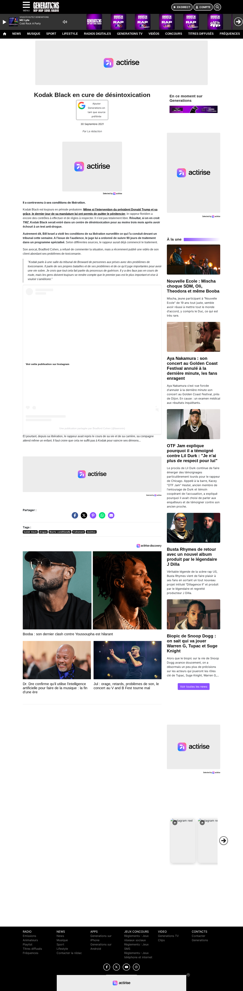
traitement (78, 531)
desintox (91, 531)
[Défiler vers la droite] (223, 840)
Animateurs (30, 940)
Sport (51, 33)
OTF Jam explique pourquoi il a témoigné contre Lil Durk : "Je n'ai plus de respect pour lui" (192, 453)
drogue (43, 531)
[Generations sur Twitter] (116, 967)
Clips (161, 940)
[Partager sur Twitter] (83, 517)
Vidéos (154, 33)
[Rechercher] (217, 7)
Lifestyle (70, 33)
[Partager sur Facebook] (74, 517)
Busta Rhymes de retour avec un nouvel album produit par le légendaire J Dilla (192, 557)
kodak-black (30, 531)
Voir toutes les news (193, 686)
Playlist (27, 944)
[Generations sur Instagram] (136, 967)
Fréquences (230, 33)
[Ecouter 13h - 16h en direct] (194, 109)
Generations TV (129, 33)
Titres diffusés (201, 33)
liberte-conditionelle (59, 531)
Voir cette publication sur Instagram (47, 364)
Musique (33, 33)
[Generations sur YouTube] (126, 967)
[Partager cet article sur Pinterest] (92, 517)
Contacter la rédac (69, 953)
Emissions (29, 936)
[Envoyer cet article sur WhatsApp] (101, 517)
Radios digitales (97, 33)
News (16, 33)
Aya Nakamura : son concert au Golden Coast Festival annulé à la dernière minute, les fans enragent (192, 368)
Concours (173, 33)
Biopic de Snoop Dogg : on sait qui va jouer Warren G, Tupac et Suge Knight (192, 643)
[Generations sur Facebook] (106, 967)
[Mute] (65, 22)
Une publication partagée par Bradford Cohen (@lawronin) (92, 428)
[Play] (5, 22)
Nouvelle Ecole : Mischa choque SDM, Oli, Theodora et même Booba (193, 286)
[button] (183, 840)
